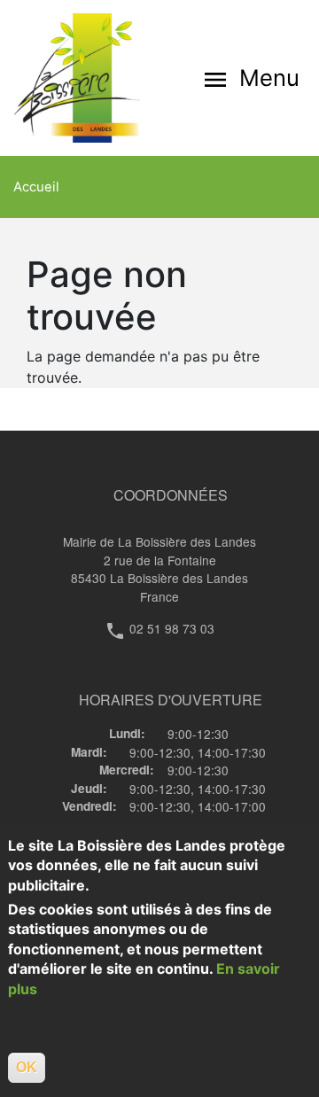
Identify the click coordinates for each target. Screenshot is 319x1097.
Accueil (36, 187)
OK (26, 1067)
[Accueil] (87, 78)
